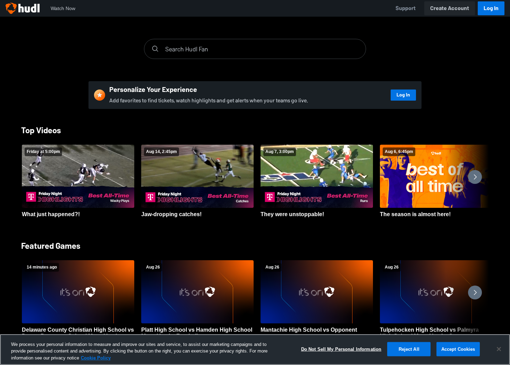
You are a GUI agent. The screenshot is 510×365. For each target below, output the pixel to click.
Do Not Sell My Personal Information (341, 348)
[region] (255, 349)
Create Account (449, 8)
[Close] (499, 349)
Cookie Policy (96, 357)
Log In (491, 8)
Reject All (409, 348)
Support (406, 8)
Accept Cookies (458, 348)
